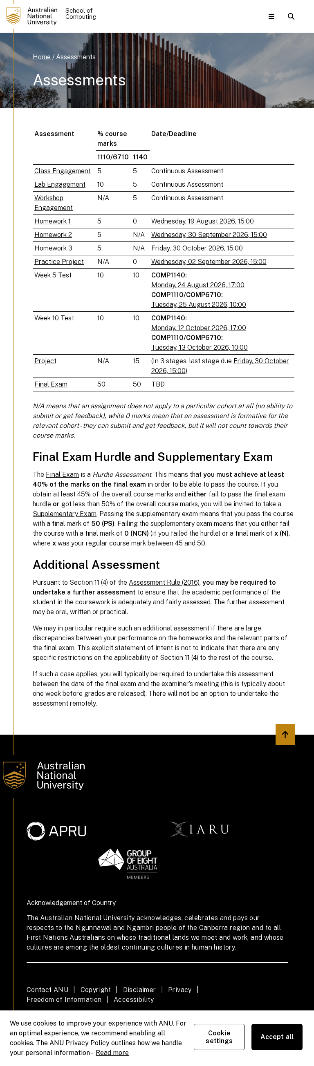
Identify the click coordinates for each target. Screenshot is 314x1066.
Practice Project (59, 262)
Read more (112, 1053)
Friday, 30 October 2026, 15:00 (197, 248)
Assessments (76, 57)
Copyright (96, 990)
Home (42, 57)
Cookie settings (219, 1037)
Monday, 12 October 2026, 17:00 (198, 328)
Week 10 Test (54, 318)
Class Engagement (62, 171)
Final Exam (50, 384)
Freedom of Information (64, 999)
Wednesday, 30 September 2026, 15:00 (209, 235)
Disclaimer (139, 990)
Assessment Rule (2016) (164, 582)
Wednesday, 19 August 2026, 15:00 (202, 221)
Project (45, 361)
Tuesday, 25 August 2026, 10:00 (198, 304)
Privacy (180, 990)
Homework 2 (53, 235)
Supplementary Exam (64, 514)
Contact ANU (47, 990)
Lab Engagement (59, 184)
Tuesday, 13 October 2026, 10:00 (199, 347)
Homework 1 (52, 221)
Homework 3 (53, 248)
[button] (271, 16)
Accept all (277, 1037)
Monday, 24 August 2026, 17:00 (197, 285)
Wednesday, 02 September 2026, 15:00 (209, 262)
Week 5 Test (53, 275)
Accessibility (134, 999)
